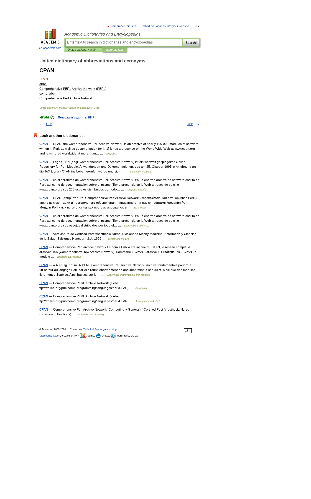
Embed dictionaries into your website (164, 26)
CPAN (43, 144)
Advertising (110, 329)
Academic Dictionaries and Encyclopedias (102, 34)
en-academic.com (50, 48)
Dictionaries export (49, 335)
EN (194, 26)
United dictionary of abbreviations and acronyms (83, 49)
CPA (49, 124)
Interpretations (114, 49)
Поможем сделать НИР (76, 117)
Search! (191, 42)
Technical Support (93, 329)
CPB (190, 124)
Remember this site (123, 26)
